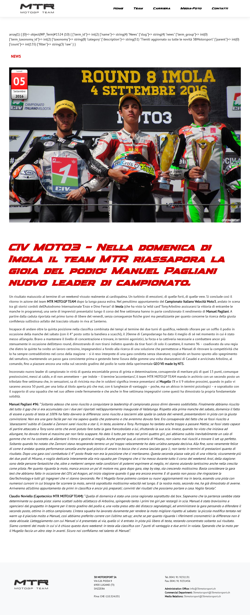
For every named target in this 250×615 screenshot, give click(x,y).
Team (138, 8)
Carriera (161, 8)
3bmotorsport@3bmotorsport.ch (211, 592)
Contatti (220, 8)
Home (118, 8)
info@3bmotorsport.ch (203, 588)
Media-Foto (191, 8)
